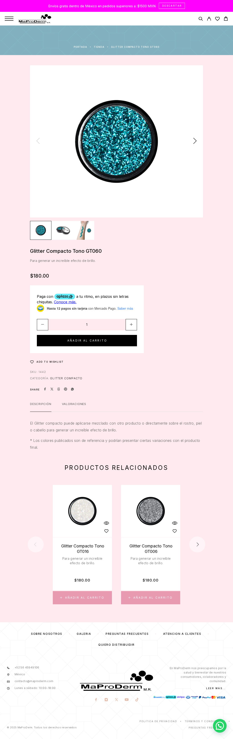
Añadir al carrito (87, 340)
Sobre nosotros (46, 633)
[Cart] (225, 19)
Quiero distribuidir (116, 644)
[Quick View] (106, 523)
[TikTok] (137, 700)
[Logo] (34, 18)
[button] (82, 597)
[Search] (200, 19)
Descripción (40, 404)
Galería (84, 633)
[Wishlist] (217, 19)
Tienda (99, 47)
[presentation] (38, 141)
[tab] (40, 407)
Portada (80, 47)
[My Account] (209, 19)
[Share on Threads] (58, 389)
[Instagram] (106, 700)
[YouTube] (127, 700)
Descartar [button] (172, 5)
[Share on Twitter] (51, 389)
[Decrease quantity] (42, 324)
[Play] (40, 230)
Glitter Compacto (66, 378)
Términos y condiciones (205, 721)
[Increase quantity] (131, 324)
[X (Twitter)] (116, 700)
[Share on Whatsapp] (72, 389)
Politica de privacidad (158, 721)
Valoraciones (74, 404)
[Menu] (9, 18)
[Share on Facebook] (45, 389)
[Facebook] (96, 700)
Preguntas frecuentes (127, 633)
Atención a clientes (182, 633)
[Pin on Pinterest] (65, 389)
